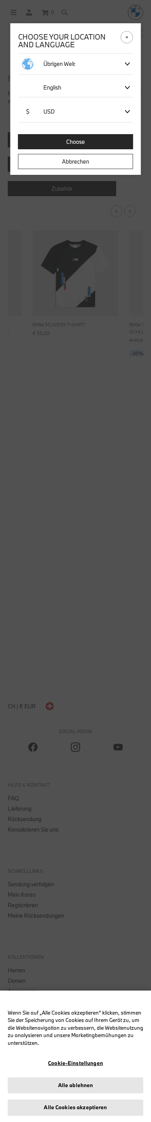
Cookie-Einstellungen (75, 1063)
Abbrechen (75, 161)
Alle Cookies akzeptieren (75, 1107)
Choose (75, 141)
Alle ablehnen (75, 1085)
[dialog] (75, 561)
